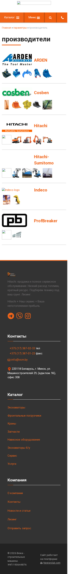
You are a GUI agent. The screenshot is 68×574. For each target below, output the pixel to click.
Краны (12, 423)
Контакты (14, 502)
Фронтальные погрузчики (24, 415)
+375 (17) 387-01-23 (22, 353)
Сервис (12, 455)
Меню (33, 17)
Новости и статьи (19, 510)
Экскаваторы (16, 407)
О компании (15, 493)
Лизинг (12, 519)
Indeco (40, 189)
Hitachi (40, 125)
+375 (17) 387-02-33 (22, 348)
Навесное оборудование (24, 439)
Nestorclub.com (51, 563)
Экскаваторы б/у (19, 447)
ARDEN (40, 60)
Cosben (41, 92)
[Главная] (34, 3)
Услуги (12, 464)
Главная (6, 27)
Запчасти (14, 431)
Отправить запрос (19, 528)
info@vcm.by (19, 359)
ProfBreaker (45, 220)
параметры (20, 27)
